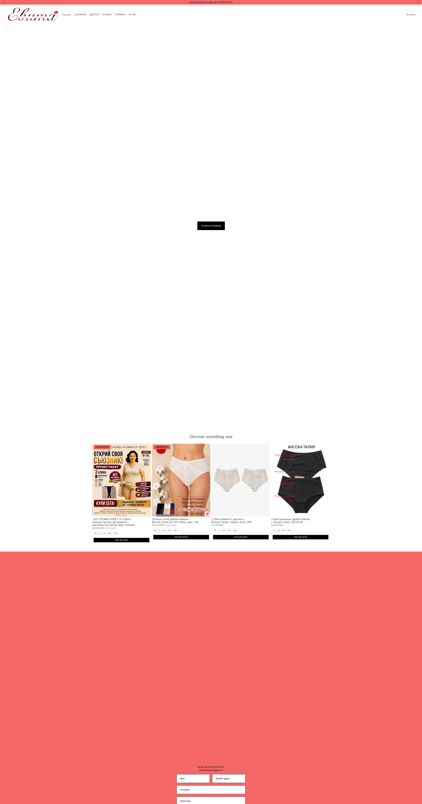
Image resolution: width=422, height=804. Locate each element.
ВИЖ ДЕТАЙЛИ (121, 540)
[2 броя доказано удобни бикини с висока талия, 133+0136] (300, 480)
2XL (109, 533)
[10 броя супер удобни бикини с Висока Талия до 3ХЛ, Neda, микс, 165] (181, 480)
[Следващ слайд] (146, 480)
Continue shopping (211, 225)
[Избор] (146, 511)
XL (104, 533)
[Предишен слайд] (97, 480)
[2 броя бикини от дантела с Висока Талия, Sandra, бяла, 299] (241, 480)
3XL (116, 533)
